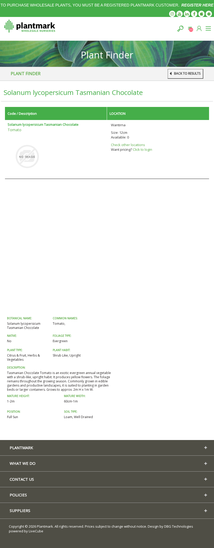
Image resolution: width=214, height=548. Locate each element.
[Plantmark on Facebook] (194, 14)
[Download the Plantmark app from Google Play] (209, 14)
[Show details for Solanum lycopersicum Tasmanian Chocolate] (27, 156)
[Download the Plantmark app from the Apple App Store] (201, 14)
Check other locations (128, 144)
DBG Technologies (178, 526)
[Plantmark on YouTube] (179, 14)
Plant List (189, 28)
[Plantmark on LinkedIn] (187, 14)
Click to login (142, 149)
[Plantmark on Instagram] (172, 14)
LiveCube (36, 531)
